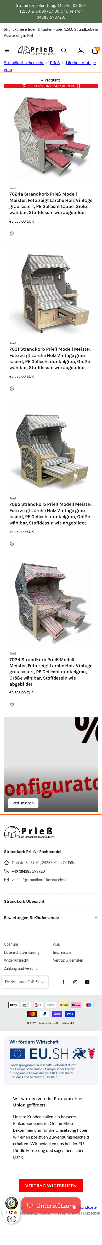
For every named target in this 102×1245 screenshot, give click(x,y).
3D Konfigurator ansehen (37, 791)
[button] (7, 50)
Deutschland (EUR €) (22, 981)
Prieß (55, 62)
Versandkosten (87, 1207)
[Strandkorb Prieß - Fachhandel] (30, 837)
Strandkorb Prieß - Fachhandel (56, 1022)
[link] (51, 32)
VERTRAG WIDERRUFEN (51, 1185)
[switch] (11, 1219)
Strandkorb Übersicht (24, 62)
